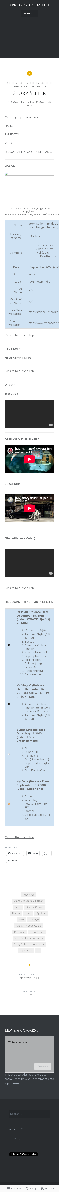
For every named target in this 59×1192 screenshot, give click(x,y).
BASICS (9, 126)
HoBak (16, 913)
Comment (43, 1066)
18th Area (29, 894)
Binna (17, 907)
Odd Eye (34, 919)
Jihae (28, 913)
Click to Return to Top (19, 335)
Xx (38, 950)
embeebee (25, 102)
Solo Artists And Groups (25, 83)
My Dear (41, 913)
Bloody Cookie (34, 907)
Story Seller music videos (29, 944)
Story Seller (37, 932)
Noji (21, 919)
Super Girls (25, 950)
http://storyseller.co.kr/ (43, 312)
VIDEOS (10, 143)
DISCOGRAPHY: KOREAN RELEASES (28, 151)
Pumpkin (19, 932)
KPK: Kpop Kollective (29, 5)
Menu (31, 13)
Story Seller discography (28, 938)
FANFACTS (12, 134)
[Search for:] (30, 1114)
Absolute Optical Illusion (29, 900)
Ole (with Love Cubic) (29, 925)
